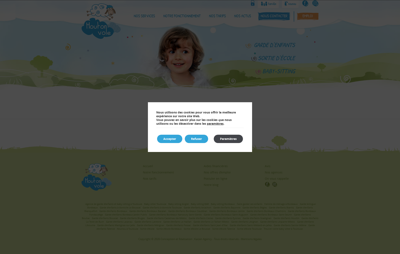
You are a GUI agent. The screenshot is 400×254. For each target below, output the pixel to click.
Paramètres (228, 139)
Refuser (196, 139)
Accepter (169, 139)
